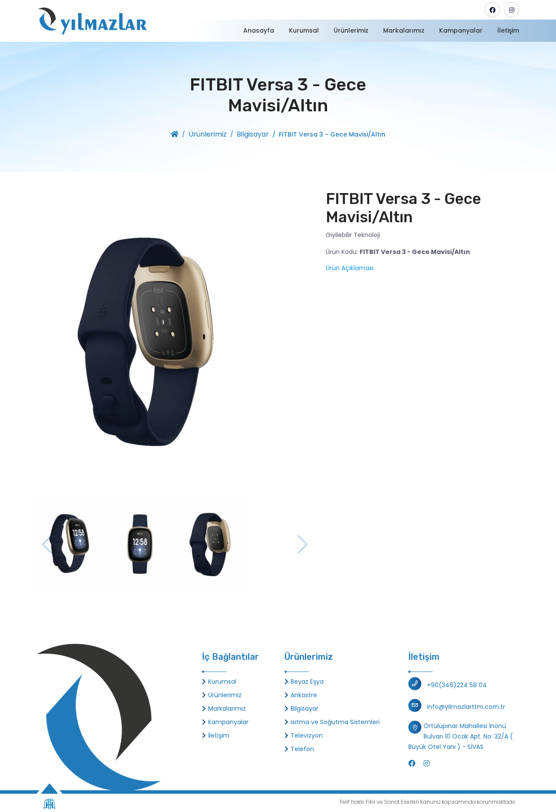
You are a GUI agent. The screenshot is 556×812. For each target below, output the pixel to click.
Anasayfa (258, 30)
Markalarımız (403, 30)
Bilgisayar (253, 134)
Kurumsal (304, 30)
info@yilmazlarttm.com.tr (466, 706)
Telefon (302, 749)
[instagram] (511, 9)
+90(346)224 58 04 (457, 685)
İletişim (508, 30)
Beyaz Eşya (307, 681)
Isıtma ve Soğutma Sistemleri (335, 722)
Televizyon (307, 735)
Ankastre (304, 695)
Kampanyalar (461, 30)
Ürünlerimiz (351, 30)
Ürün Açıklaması (350, 268)
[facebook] (492, 9)
